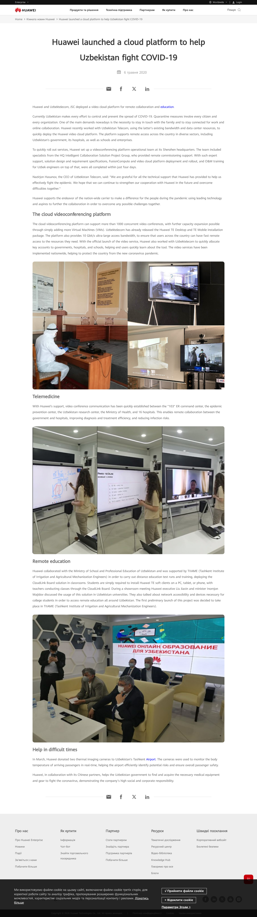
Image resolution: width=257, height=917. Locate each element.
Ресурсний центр (161, 846)
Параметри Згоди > (176, 907)
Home (18, 19)
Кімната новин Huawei (41, 19)
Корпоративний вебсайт (211, 839)
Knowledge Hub (160, 859)
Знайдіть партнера (117, 846)
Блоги (155, 873)
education (167, 107)
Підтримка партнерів (119, 853)
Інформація (67, 839)
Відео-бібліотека (161, 853)
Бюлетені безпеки (207, 846)
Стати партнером (116, 839)
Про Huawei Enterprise (29, 839)
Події (18, 853)
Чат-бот (65, 846)
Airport (151, 759)
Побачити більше (26, 866)
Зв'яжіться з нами (26, 859)
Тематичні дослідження (165, 839)
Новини (20, 846)
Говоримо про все (162, 866)
